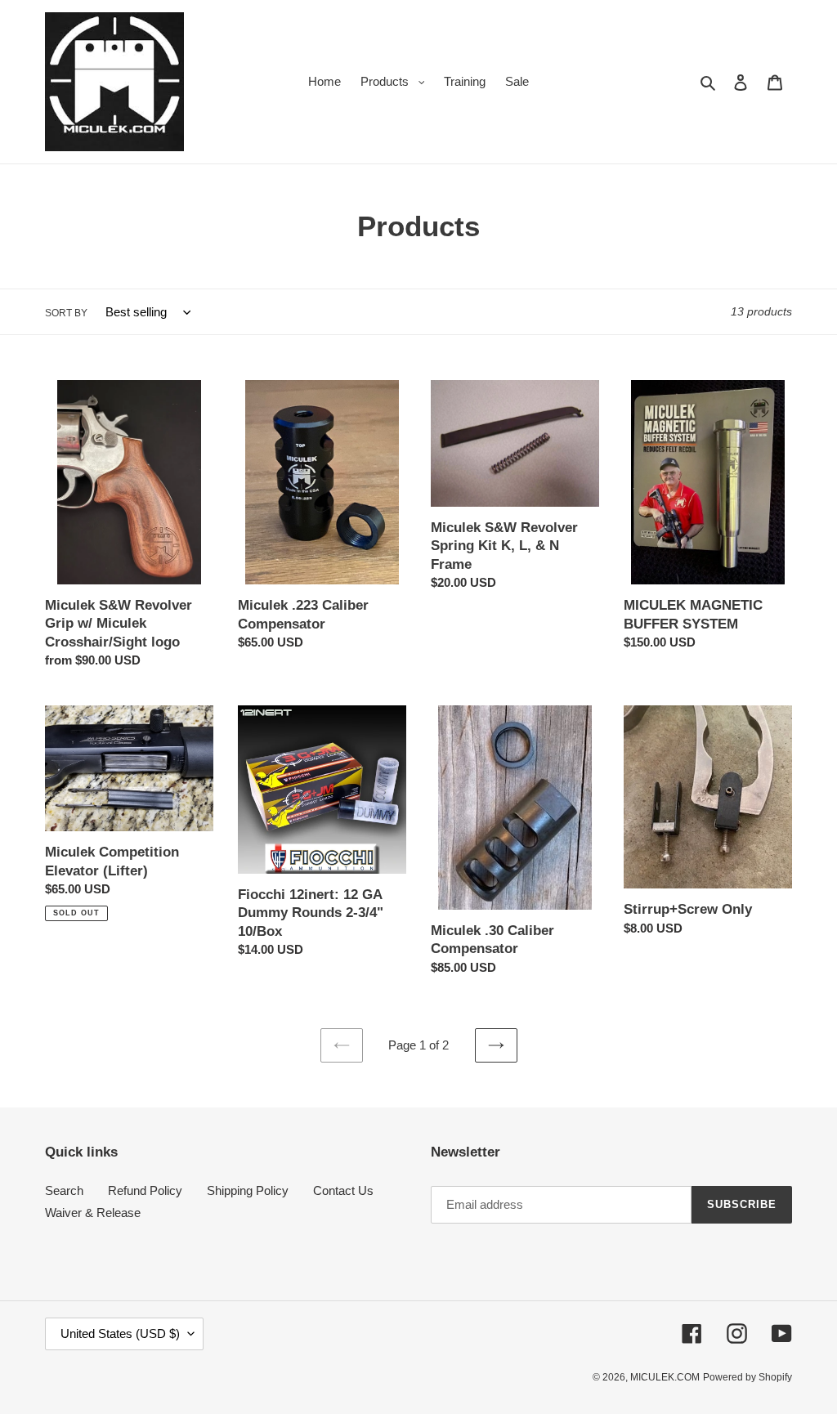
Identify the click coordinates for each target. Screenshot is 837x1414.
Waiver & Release (93, 1212)
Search (64, 1190)
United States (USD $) (120, 1333)
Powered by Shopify (747, 1377)
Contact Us (343, 1190)
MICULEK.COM (665, 1377)
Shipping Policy (248, 1190)
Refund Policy (145, 1190)
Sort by (66, 313)
